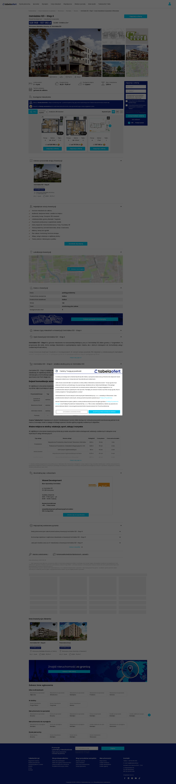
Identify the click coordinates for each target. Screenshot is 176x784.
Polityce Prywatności (106, 398)
